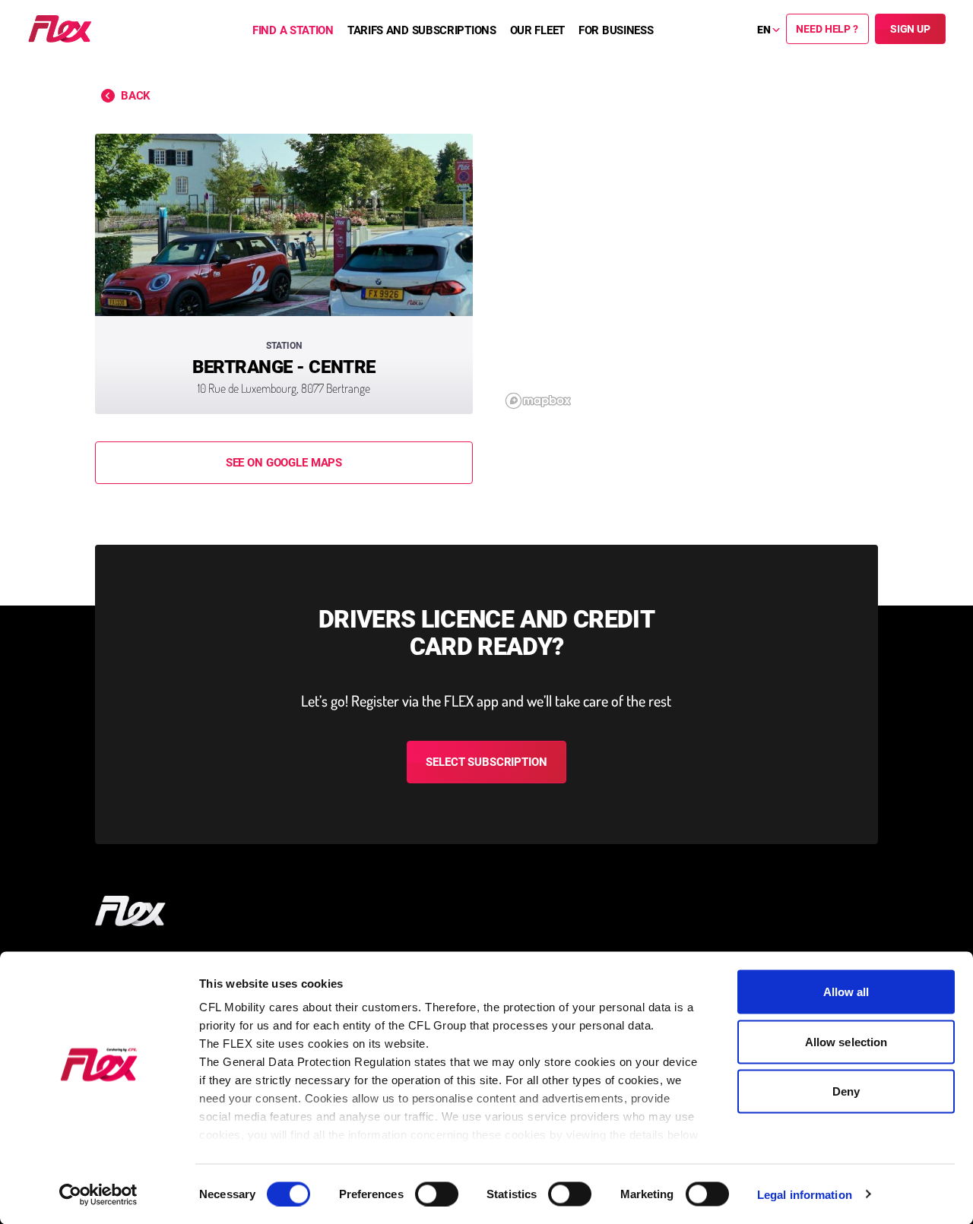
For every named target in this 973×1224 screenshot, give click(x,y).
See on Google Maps (284, 463)
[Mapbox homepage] (538, 401)
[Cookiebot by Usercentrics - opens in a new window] (98, 1194)
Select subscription (486, 762)
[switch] (436, 1193)
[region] (689, 274)
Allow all (846, 991)
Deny (846, 1091)
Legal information (804, 1194)
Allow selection (846, 1041)
